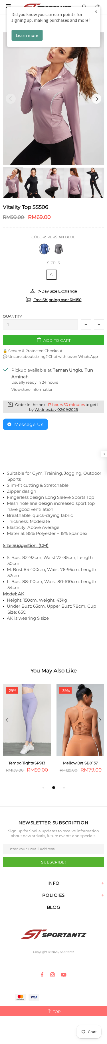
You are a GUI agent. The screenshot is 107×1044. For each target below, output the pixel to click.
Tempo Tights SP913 (27, 763)
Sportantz (53, 934)
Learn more (27, 35)
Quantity (12, 316)
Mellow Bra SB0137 (80, 763)
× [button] (95, 11)
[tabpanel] (27, 734)
